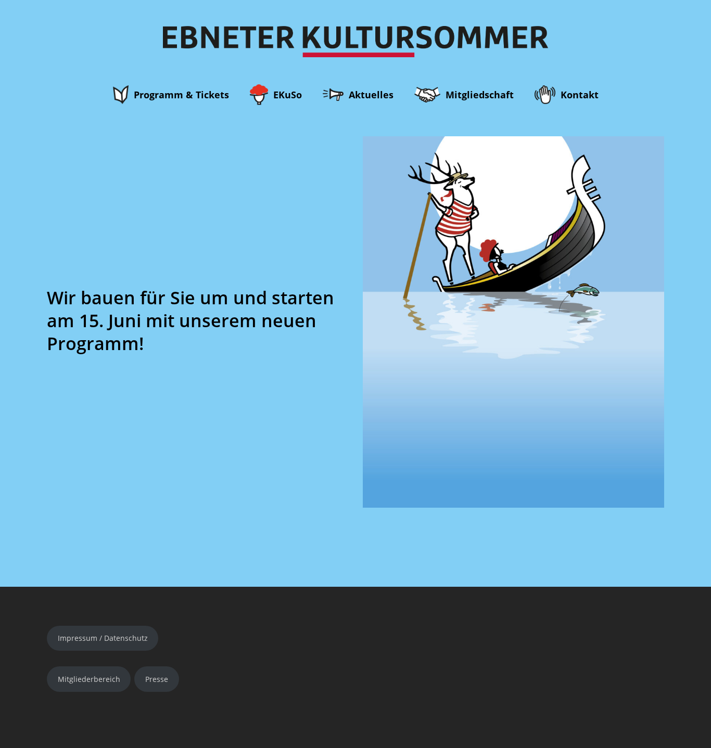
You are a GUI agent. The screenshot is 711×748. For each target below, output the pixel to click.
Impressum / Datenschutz (103, 638)
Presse (156, 679)
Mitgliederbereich (89, 679)
